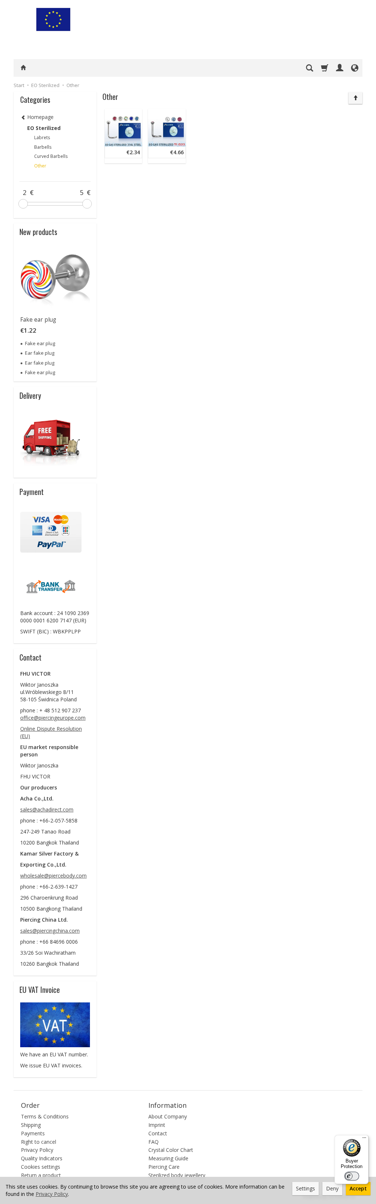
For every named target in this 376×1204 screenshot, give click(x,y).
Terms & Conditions (45, 1116)
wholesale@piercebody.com (53, 875)
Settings (305, 1188)
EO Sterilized (44, 127)
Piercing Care (164, 1166)
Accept (358, 1188)
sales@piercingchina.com (50, 930)
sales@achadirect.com (46, 809)
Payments (33, 1133)
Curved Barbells (51, 156)
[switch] (351, 1176)
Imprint (156, 1124)
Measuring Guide (168, 1158)
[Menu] (364, 1139)
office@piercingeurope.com (53, 717)
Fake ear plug (38, 319)
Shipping (31, 1124)
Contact (157, 1133)
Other (40, 166)
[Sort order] (355, 98)
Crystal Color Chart (170, 1149)
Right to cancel (38, 1141)
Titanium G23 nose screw (180, 114)
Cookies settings (40, 1166)
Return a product (41, 1175)
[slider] (23, 204)
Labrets (42, 137)
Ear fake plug (39, 353)
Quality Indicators (41, 1158)
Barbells (42, 147)
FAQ (153, 1141)
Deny (332, 1188)
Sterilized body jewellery (176, 1175)
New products (38, 231)
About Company (167, 1116)
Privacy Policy (37, 1149)
